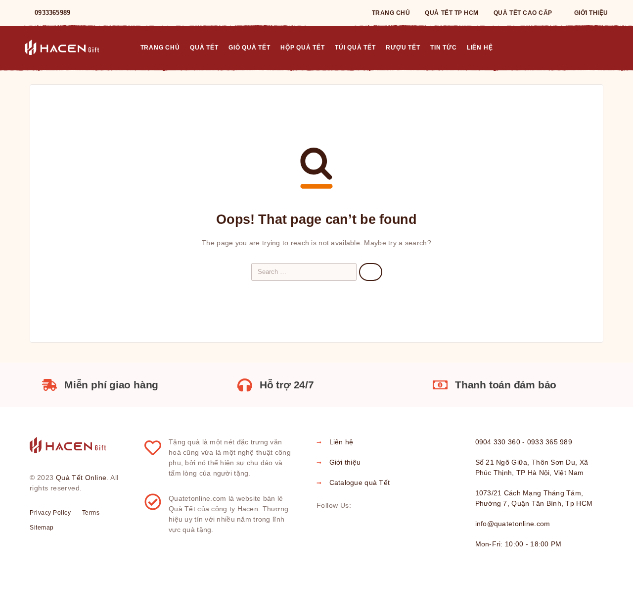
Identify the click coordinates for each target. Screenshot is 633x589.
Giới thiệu (591, 12)
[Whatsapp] (120, 13)
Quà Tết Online (81, 478)
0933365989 (52, 12)
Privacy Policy (50, 512)
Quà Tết (204, 47)
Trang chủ (391, 12)
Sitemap (42, 527)
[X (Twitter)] (393, 506)
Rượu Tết (403, 47)
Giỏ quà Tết (249, 47)
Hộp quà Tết (302, 47)
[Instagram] (104, 13)
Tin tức (443, 47)
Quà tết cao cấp (523, 12)
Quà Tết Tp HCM (452, 12)
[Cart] (604, 47)
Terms (91, 512)
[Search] (581, 47)
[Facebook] (88, 13)
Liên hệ (480, 47)
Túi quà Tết (355, 47)
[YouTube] (135, 13)
